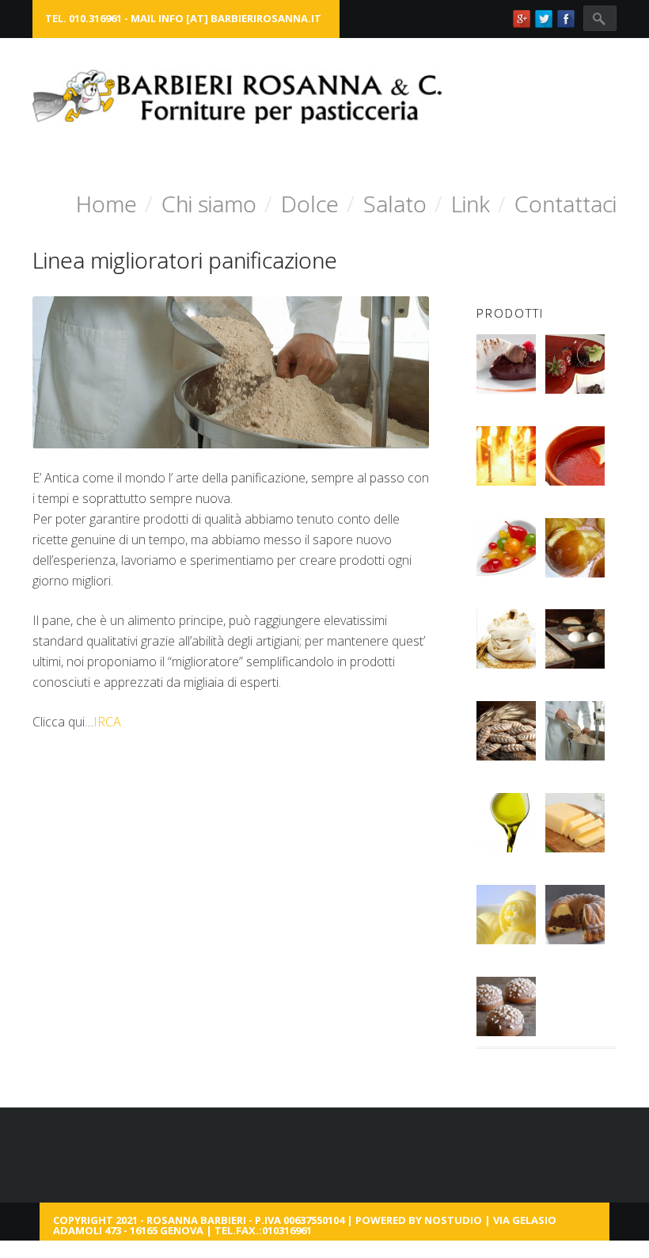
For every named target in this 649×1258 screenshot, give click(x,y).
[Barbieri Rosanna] (238, 97)
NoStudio (453, 1220)
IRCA (107, 721)
